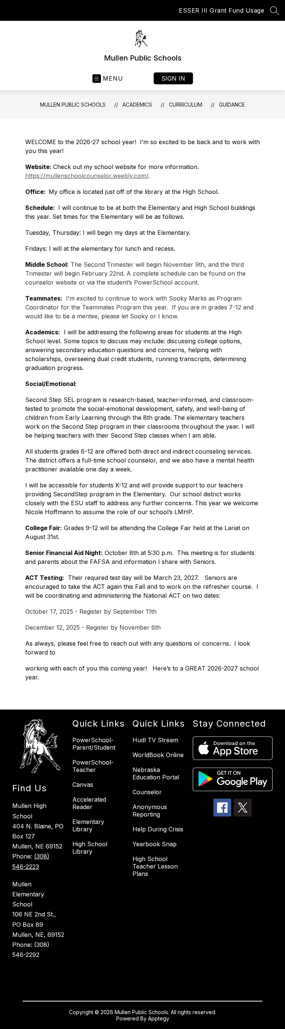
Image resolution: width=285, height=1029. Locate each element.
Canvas (82, 784)
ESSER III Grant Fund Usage (221, 10)
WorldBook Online (158, 755)
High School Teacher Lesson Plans (155, 866)
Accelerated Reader (89, 803)
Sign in (173, 78)
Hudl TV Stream (155, 740)
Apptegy (158, 1018)
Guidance (232, 104)
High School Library (89, 847)
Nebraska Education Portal (155, 773)
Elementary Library (88, 825)
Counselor (147, 792)
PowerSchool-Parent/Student (93, 743)
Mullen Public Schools (73, 104)
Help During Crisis (157, 829)
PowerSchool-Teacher (93, 766)
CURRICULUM (185, 104)
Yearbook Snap (154, 844)
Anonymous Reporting (149, 810)
